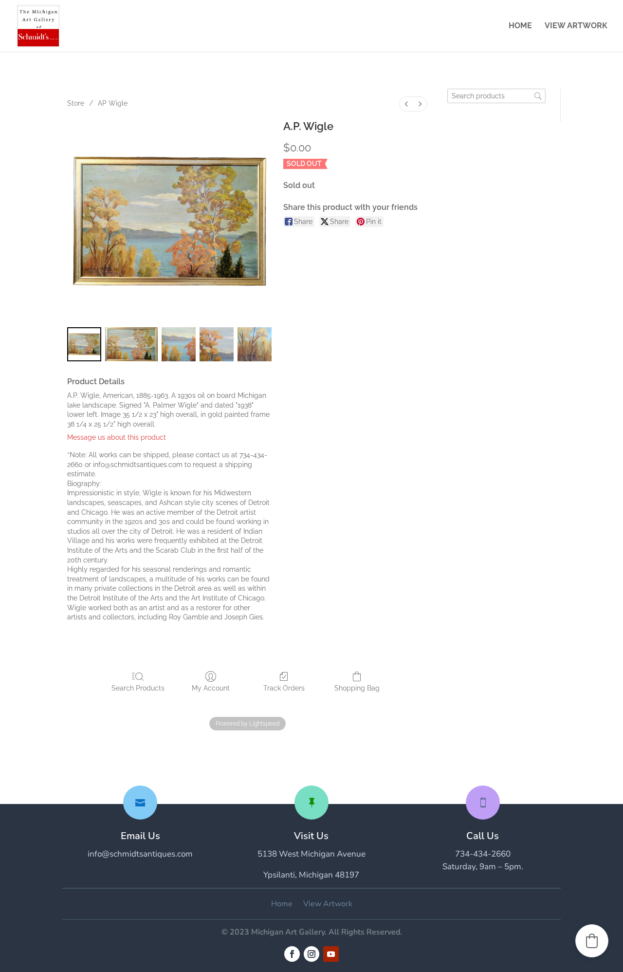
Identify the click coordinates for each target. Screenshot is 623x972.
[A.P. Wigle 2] (179, 344)
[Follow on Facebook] (292, 954)
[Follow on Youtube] (331, 954)
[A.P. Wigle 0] (84, 344)
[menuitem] (406, 104)
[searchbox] (496, 96)
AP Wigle (113, 103)
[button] (591, 940)
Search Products (138, 688)
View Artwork (576, 26)
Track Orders (284, 688)
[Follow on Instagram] (311, 954)
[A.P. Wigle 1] (131, 344)
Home (520, 26)
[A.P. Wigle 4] (255, 344)
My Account (211, 688)
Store (75, 103)
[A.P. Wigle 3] (217, 344)
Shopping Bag (357, 688)
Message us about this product (116, 437)
